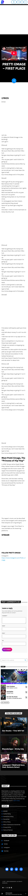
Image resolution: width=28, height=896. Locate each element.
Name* (3, 626)
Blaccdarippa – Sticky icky (13, 749)
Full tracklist (5, 702)
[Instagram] (9, 888)
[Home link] (2, 2)
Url (3, 640)
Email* (3, 633)
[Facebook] (11, 888)
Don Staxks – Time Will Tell (13, 731)
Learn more (16, 800)
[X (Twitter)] (5, 888)
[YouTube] (3, 888)
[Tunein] (7, 888)
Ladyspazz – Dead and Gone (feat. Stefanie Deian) (13, 766)
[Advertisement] (14, 19)
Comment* (4, 615)
